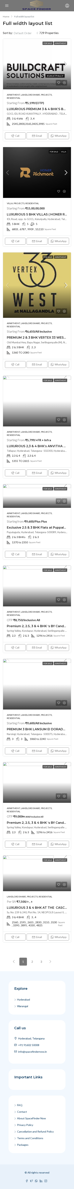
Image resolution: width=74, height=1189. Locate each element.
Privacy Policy (25, 1124)
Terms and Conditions (30, 1138)
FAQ (19, 1105)
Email (39, 135)
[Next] (50, 961)
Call (17, 135)
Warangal (22, 1006)
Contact (22, 1111)
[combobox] (26, 33)
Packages (22, 1144)
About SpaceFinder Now (31, 1118)
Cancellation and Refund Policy (35, 1131)
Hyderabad (23, 999)
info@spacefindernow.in (32, 1051)
